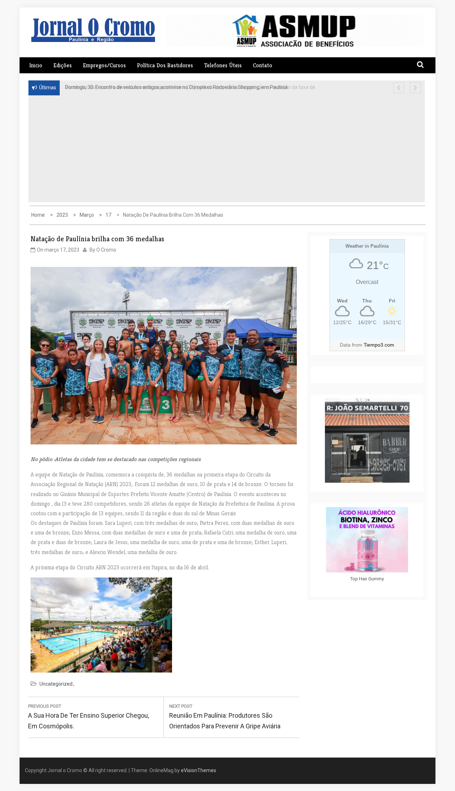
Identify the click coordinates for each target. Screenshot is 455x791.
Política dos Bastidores (165, 65)
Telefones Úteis (223, 65)
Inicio (35, 65)
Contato (262, 65)
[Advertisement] (173, 149)
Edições (62, 65)
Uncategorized (56, 684)
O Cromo (106, 250)
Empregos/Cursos (104, 65)
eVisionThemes (198, 770)
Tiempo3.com (379, 345)
